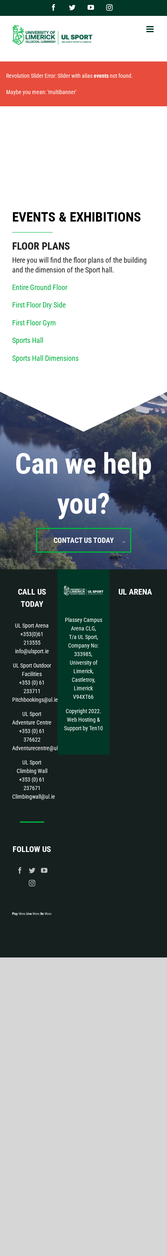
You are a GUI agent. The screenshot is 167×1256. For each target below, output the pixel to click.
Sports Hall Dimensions (45, 358)
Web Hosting (81, 719)
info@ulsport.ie (32, 651)
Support (72, 728)
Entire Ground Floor (39, 287)
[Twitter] (32, 870)
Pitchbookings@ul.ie (35, 699)
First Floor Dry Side (39, 305)
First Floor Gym (34, 322)
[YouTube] (44, 870)
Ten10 (96, 728)
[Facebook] (20, 870)
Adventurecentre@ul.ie (38, 748)
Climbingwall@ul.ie (33, 796)
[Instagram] (32, 883)
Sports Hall (27, 340)
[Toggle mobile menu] (150, 29)
